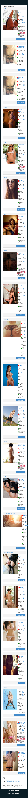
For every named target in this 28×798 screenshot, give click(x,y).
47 (22, 19)
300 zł (24, 762)
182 (23, 448)
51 (23, 292)
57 (23, 562)
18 (23, 80)
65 (23, 451)
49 (22, 52)
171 (23, 149)
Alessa (5, 363)
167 (23, 482)
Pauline (5, 214)
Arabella (5, 250)
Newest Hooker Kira (8, 552)
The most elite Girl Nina (9, 513)
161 (24, 219)
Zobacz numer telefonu (19, 715)
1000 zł (24, 665)
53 (23, 185)
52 (23, 222)
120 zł (24, 295)
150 (25, 326)
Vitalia (5, 142)
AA (22, 53)
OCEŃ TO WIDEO (21, 11)
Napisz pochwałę (20, 358)
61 (21, 372)
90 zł (24, 87)
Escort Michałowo (10, 780)
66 (23, 84)
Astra (5, 43)
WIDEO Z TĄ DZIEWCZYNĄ (20, 46)
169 (23, 81)
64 (23, 414)
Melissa (5, 687)
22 (24, 323)
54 (23, 594)
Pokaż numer (21, 278)
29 (22, 49)
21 (23, 147)
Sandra (5, 620)
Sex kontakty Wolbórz (11, 783)
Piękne (23, 20)
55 (23, 116)
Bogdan (5, 653)
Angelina (6, 319)
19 (22, 14)
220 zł (23, 597)
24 (23, 112)
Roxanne (6, 283)
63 (23, 152)
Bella (5, 74)
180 (23, 625)
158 (23, 756)
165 (23, 114)
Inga (5, 719)
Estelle (5, 107)
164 (23, 726)
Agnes (5, 441)
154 (23, 183)
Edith (5, 477)
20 (23, 218)
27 (23, 254)
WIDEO (21, 180)
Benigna (5, 177)
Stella (5, 8)
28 (23, 558)
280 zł (23, 22)
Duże (26, 525)
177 (23, 50)
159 (23, 411)
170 (23, 659)
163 (24, 256)
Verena (5, 749)
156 (23, 289)
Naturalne (23, 375)
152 (23, 591)
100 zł (24, 227)
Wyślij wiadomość (20, 39)
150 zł (24, 119)
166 (23, 16)
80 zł (23, 54)
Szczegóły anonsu (20, 173)
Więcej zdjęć (21, 70)
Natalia (5, 585)
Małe (24, 85)
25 (23, 181)
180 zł (24, 154)
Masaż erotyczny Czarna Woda (13, 781)
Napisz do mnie (21, 102)
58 (22, 728)
